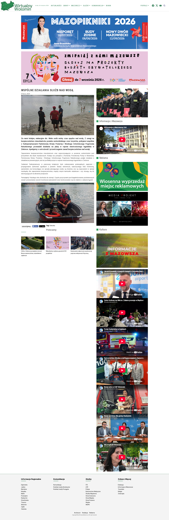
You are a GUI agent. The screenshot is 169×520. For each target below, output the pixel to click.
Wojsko (88, 502)
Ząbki (23, 507)
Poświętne (24, 496)
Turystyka (121, 489)
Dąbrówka (24, 485)
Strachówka (25, 500)
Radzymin (24, 498)
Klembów (24, 489)
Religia (120, 491)
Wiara (108, 6)
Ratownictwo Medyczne (93, 491)
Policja (88, 489)
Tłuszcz (23, 502)
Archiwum (77, 513)
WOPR (88, 504)
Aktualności (56, 6)
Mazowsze (75, 6)
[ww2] (122, 176)
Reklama (92, 513)
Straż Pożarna (90, 500)
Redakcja (85, 513)
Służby (86, 6)
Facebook (153, 6)
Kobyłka (23, 491)
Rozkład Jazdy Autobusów (61, 487)
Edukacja (121, 485)
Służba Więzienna (91, 493)
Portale (144, 6)
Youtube (160, 6)
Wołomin (24, 504)
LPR (87, 487)
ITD (87, 485)
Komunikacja (97, 6)
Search (164, 6)
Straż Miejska (90, 498)
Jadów (23, 487)
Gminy (65, 6)
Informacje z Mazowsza (125, 487)
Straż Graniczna (91, 496)
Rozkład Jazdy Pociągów (61, 489)
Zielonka (52, 225)
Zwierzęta (121, 493)
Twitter (157, 6)
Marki (23, 493)
